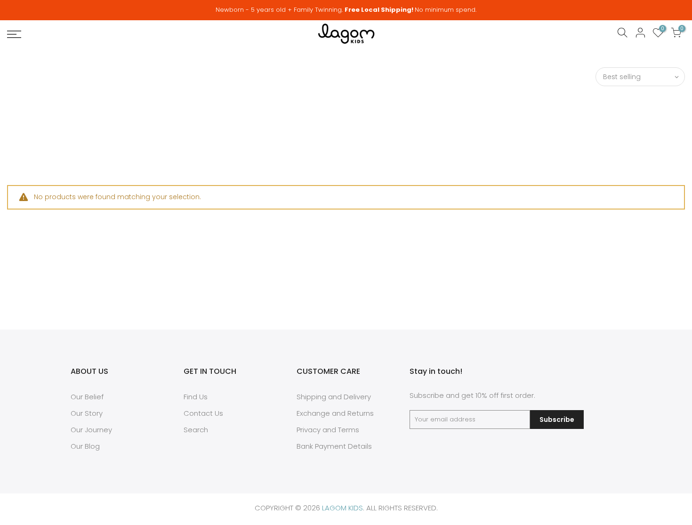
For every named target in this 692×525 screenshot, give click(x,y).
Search (196, 430)
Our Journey (91, 430)
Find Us (196, 397)
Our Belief (87, 397)
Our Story (87, 413)
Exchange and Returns (335, 413)
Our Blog (85, 446)
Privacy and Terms (328, 430)
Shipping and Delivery (334, 397)
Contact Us (203, 413)
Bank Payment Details (334, 446)
